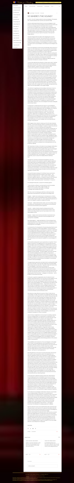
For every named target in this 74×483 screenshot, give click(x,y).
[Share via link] (35, 428)
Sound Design (30, 425)
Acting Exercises (39, 6)
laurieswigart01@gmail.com (44, 474)
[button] (59, 6)
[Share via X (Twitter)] (30, 428)
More (52, 6)
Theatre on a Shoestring (25, 2)
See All (59, 437)
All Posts (26, 6)
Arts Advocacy (47, 6)
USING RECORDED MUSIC (50, 440)
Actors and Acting (32, 6)
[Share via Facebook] (28, 428)
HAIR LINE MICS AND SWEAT (32, 440)
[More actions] (56, 13)
